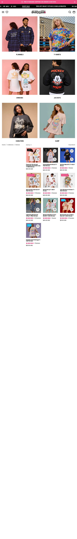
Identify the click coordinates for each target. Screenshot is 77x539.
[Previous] (2, 2)
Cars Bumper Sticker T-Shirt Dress (67, 190)
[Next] (74, 2)
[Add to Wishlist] (37, 151)
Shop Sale (19, 6)
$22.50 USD (29, 245)
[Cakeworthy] (38, 12)
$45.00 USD (29, 169)
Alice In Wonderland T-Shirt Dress (33, 190)
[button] (69, 12)
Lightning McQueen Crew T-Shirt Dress (32, 215)
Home (3, 145)
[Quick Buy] (38, 159)
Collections (10, 145)
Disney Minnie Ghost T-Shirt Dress (50, 165)
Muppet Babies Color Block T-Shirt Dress (49, 215)
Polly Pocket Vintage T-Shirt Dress (33, 240)
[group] (38, 2)
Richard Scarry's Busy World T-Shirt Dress (67, 215)
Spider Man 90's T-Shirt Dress (67, 165)
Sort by (28, 145)
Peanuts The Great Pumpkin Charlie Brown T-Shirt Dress (33, 166)
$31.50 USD (63, 220)
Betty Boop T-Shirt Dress (49, 190)
